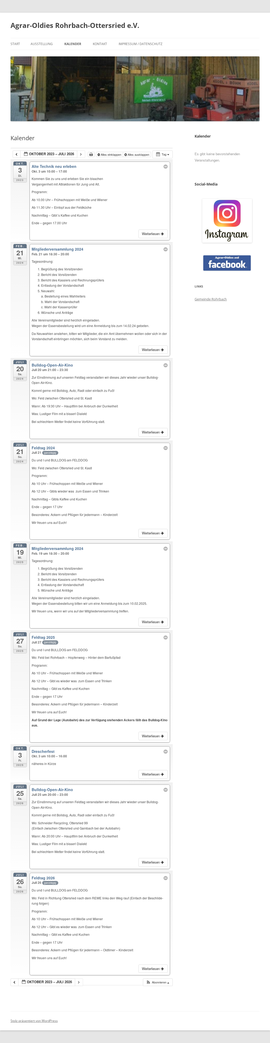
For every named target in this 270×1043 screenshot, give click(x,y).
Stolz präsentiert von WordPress (34, 1020)
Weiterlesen (151, 233)
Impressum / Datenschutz (140, 44)
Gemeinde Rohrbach (211, 299)
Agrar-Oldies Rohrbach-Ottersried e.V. (75, 25)
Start (15, 44)
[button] (157, 982)
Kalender (72, 44)
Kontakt (100, 44)
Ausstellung (42, 44)
